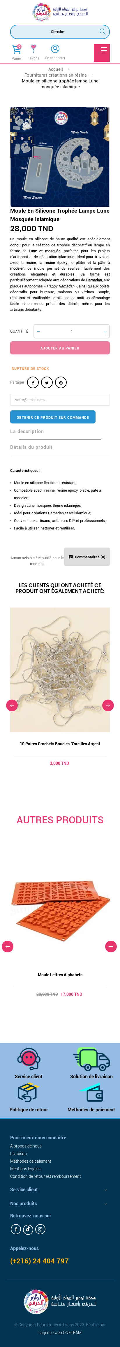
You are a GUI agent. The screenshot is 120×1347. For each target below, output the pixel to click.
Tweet (47, 382)
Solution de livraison (91, 1076)
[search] (102, 31)
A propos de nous (26, 1146)
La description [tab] (27, 431)
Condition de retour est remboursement (45, 1176)
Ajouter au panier (60, 348)
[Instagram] (40, 1229)
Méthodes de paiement (91, 1110)
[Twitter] (28, 1229)
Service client (29, 1076)
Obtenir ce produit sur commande (53, 418)
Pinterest (61, 382)
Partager (33, 382)
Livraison (18, 1153)
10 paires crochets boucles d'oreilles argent (60, 744)
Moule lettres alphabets (60, 974)
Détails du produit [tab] (31, 447)
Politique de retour (29, 1110)
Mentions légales (25, 1168)
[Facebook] (15, 1229)
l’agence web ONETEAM (60, 1332)
